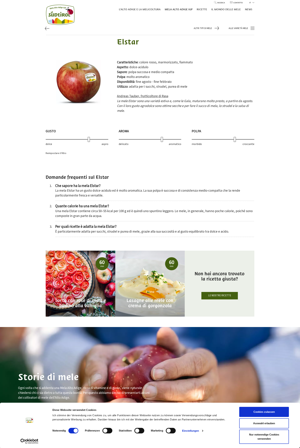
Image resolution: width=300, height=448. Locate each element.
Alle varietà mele (238, 28)
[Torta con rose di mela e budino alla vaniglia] (80, 284)
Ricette (202, 9)
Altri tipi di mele (203, 28)
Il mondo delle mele (226, 9)
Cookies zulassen (264, 411)
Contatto (238, 3)
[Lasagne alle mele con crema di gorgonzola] (150, 284)
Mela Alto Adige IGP (179, 9)
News (248, 9)
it (250, 3)
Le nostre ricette (219, 295)
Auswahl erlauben (264, 423)
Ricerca (221, 3)
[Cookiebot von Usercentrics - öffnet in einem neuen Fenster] (29, 441)
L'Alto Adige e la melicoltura (140, 9)
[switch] (107, 430)
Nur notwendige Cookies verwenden (264, 436)
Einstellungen (190, 430)
